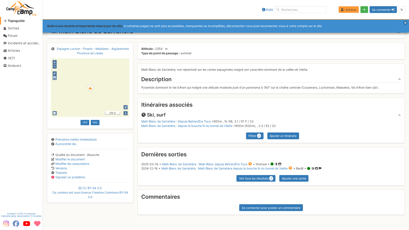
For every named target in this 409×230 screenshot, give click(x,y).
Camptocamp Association (15, 215)
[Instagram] (5, 225)
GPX (85, 122)
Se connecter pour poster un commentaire (271, 208)
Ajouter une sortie (294, 178)
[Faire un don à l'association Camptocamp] (37, 225)
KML (95, 122)
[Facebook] (16, 225)
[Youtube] (26, 225)
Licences (31, 213)
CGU (20, 213)
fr (402, 10)
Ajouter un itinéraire (283, 136)
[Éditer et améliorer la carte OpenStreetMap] (126, 107)
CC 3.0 (90, 192)
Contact (11, 213)
